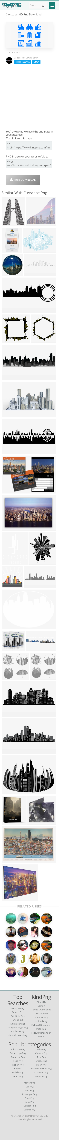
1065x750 (8, 792)
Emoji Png (29, 1098)
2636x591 (31, 273)
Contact (41, 1005)
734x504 (7, 491)
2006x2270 (36, 562)
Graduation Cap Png (41, 1068)
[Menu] (52, 5)
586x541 (31, 223)
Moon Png (41, 1064)
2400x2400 (9, 626)
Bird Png (29, 1090)
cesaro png (17, 1012)
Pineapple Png (29, 1094)
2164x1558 (30, 250)
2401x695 (8, 451)
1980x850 (32, 649)
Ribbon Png (17, 1064)
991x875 (7, 649)
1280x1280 (9, 273)
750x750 (7, 341)
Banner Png (29, 1109)
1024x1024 (9, 677)
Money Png (29, 1082)
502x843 (7, 250)
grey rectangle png (18, 1027)
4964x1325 (9, 378)
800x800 (33, 822)
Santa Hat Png (18, 1057)
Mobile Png (17, 1072)
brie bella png (18, 1016)
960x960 (7, 822)
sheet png (18, 1019)
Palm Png (41, 1049)
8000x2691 (9, 714)
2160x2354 (38, 341)
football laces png (18, 1035)
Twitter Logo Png (18, 1053)
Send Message (22, 62)
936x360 (7, 310)
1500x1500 (9, 585)
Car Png (29, 1086)
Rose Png (17, 1060)
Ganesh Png (29, 1105)
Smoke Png (41, 1060)
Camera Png (41, 1053)
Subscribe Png (18, 1049)
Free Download (24, 179)
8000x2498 (9, 751)
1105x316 (31, 585)
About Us (41, 1002)
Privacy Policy (41, 1017)
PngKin (17, 1068)
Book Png (29, 1101)
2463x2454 (9, 898)
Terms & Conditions (41, 1009)
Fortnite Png (41, 1076)
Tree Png (41, 1057)
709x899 (7, 562)
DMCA (36, 62)
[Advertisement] (29, 96)
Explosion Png (41, 1072)
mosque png (17, 1008)
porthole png (17, 1031)
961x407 (7, 414)
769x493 (7, 528)
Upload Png (41, 1021)
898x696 (7, 223)
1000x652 (8, 860)
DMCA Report (41, 1013)
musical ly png (17, 1023)
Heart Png (18, 1076)
